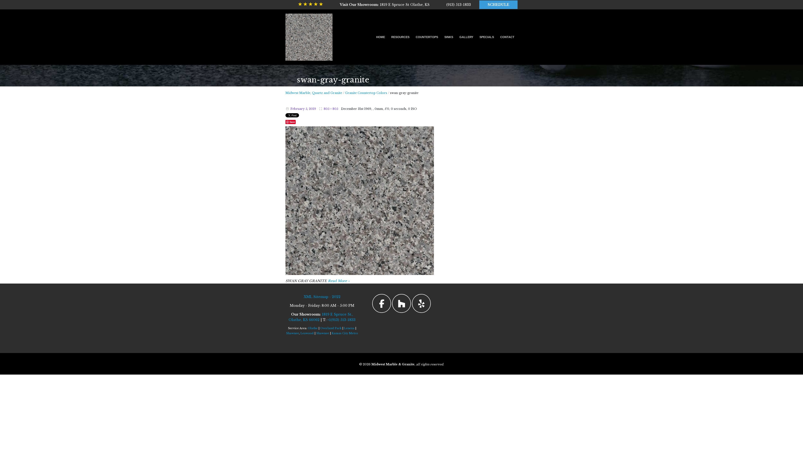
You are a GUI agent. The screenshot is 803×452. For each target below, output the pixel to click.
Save (292, 121)
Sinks (448, 37)
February (297, 109)
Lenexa (349, 328)
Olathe (313, 328)
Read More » (339, 281)
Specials (486, 37)
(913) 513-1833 (458, 5)
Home (380, 37)
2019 (312, 109)
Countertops (427, 37)
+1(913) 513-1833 (341, 320)
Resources (400, 37)
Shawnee (292, 333)
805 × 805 (331, 109)
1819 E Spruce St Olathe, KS (385, 5)
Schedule (498, 5)
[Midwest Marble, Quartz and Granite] (308, 37)
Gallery (466, 37)
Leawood (307, 333)
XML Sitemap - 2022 (322, 297)
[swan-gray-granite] (359, 200)
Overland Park (330, 328)
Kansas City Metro (345, 333)
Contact (507, 37)
